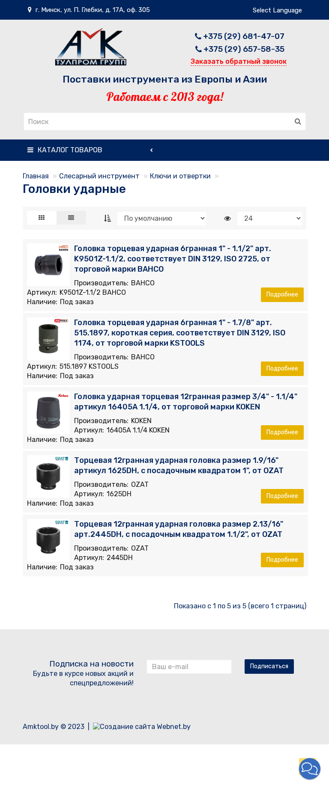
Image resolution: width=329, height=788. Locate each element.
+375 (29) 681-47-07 (243, 36)
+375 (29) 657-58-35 (243, 49)
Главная (36, 176)
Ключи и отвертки (180, 176)
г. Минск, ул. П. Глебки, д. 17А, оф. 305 (92, 10)
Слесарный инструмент (99, 176)
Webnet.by (174, 727)
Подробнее (282, 294)
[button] (309, 768)
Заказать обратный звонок (239, 61)
